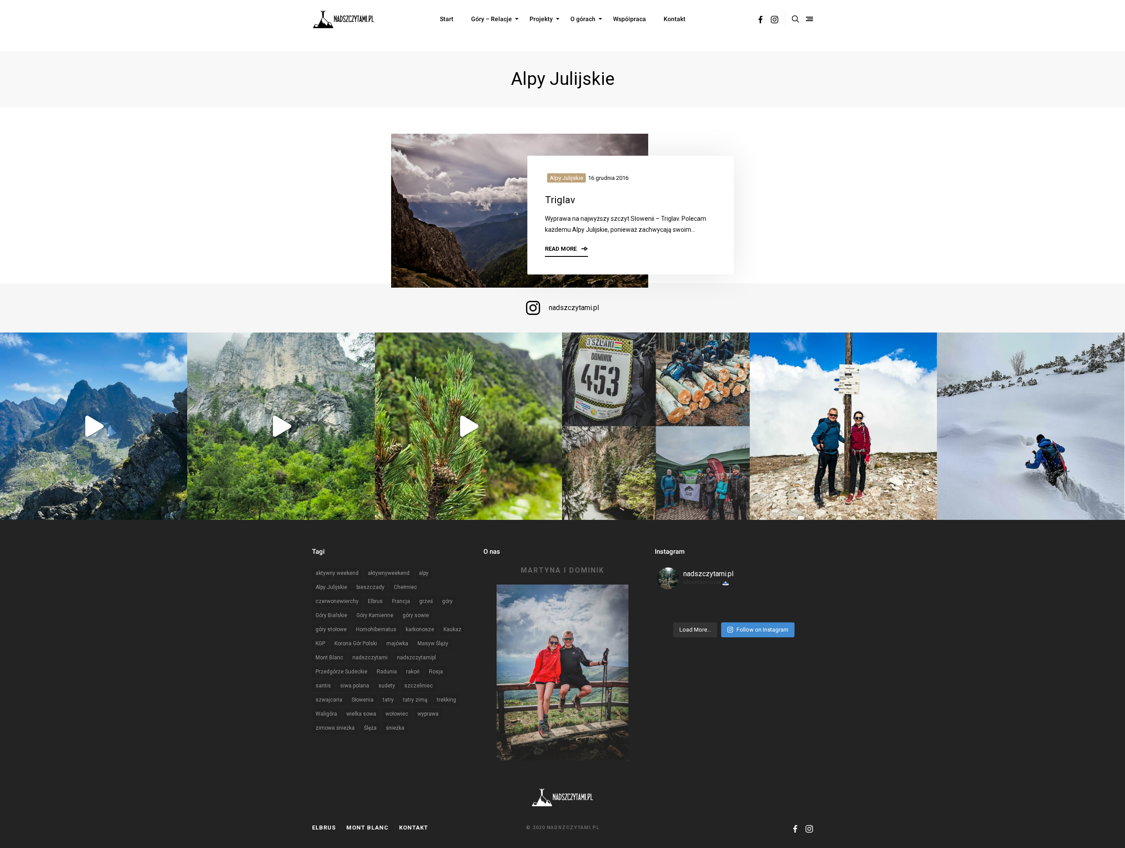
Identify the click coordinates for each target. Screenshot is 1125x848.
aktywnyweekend (389, 573)
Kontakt (675, 18)
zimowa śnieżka (335, 728)
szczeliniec (418, 686)
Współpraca (629, 18)
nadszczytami (370, 657)
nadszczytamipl (416, 657)
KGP (320, 643)
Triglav (560, 199)
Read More (561, 248)
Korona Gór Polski (355, 643)
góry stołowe (331, 629)
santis (323, 686)
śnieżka (395, 728)
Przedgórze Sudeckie (341, 672)
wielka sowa (361, 714)
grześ (426, 601)
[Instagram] (774, 21)
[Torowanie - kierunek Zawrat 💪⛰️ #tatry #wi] (1030, 426)
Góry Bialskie (331, 615)
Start (447, 18)
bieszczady (370, 587)
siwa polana (354, 686)
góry (447, 601)
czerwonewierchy (337, 601)
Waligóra (326, 714)
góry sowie (416, 615)
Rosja (436, 672)
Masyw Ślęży (432, 643)
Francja (401, 601)
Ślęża (370, 728)
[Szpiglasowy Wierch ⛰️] (93, 426)
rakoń (413, 672)
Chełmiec (405, 587)
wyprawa (428, 714)
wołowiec (396, 714)
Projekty (541, 18)
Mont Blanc (329, 657)
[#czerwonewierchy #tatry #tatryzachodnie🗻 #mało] (843, 426)
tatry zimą (415, 700)
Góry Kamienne (374, 615)
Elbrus (375, 601)
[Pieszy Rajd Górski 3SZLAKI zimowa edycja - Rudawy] (655, 426)
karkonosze (420, 629)
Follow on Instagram (762, 629)
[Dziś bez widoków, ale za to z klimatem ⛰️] (280, 426)
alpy (423, 573)
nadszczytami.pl (574, 307)
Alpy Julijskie (566, 178)
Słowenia (363, 700)
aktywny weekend (337, 573)
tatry (388, 700)
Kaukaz (452, 629)
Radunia (387, 672)
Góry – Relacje (491, 18)
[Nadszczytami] (343, 18)
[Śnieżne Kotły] (468, 426)
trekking (446, 700)
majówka (397, 643)
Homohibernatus (376, 629)
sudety (386, 686)
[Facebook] (760, 21)
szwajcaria (329, 700)
